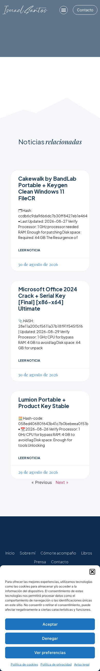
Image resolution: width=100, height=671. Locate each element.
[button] (92, 571)
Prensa (40, 561)
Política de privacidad (56, 664)
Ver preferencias (50, 652)
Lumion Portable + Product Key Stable (43, 402)
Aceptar (50, 624)
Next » (62, 482)
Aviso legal (81, 664)
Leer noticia (29, 250)
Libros (86, 553)
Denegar (50, 638)
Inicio (10, 553)
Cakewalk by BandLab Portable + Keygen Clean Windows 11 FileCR (47, 188)
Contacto (59, 561)
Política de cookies (24, 664)
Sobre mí (27, 553)
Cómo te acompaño (58, 553)
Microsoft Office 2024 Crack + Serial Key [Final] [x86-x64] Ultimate (47, 299)
